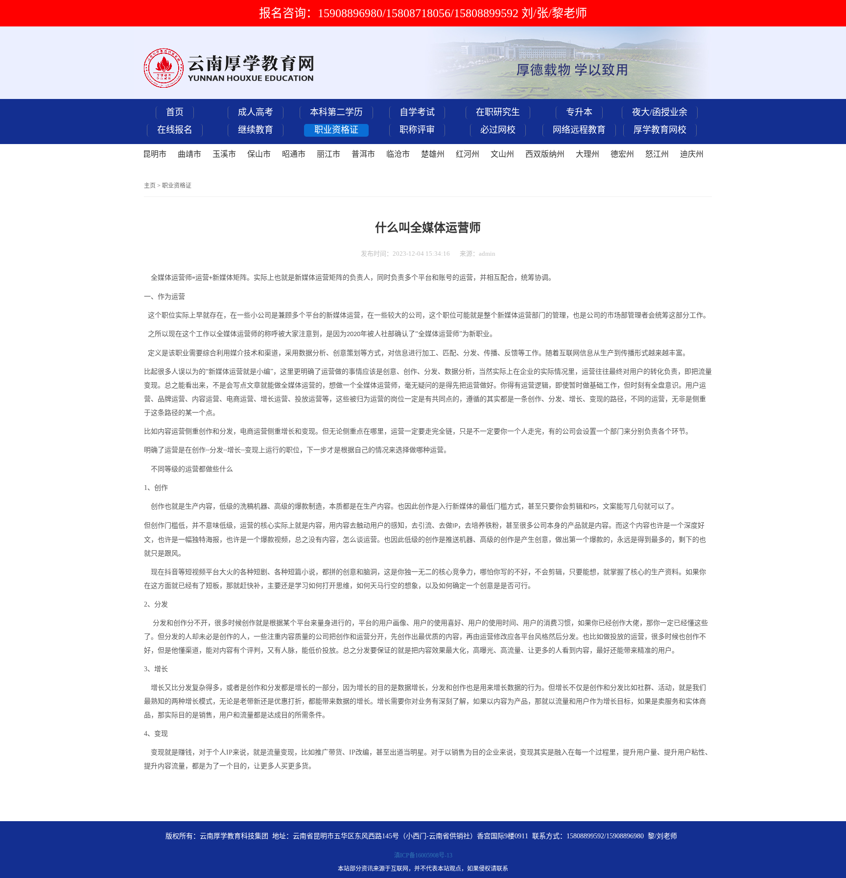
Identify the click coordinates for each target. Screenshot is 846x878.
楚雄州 (433, 154)
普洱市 (363, 154)
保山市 (259, 154)
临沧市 (398, 154)
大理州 (587, 154)
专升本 (579, 112)
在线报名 (174, 130)
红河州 (467, 154)
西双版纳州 (544, 154)
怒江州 (657, 154)
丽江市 (328, 154)
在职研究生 (498, 112)
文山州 (502, 154)
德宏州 (622, 154)
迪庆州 (692, 154)
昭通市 (294, 154)
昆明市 (154, 154)
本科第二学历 (336, 112)
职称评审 (417, 130)
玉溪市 (224, 154)
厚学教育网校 (660, 130)
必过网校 (498, 130)
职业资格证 (336, 130)
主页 (150, 185)
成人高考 (255, 112)
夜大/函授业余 (659, 112)
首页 (175, 112)
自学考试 (417, 112)
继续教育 (255, 130)
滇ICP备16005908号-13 (423, 855)
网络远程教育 (579, 130)
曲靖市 (189, 154)
